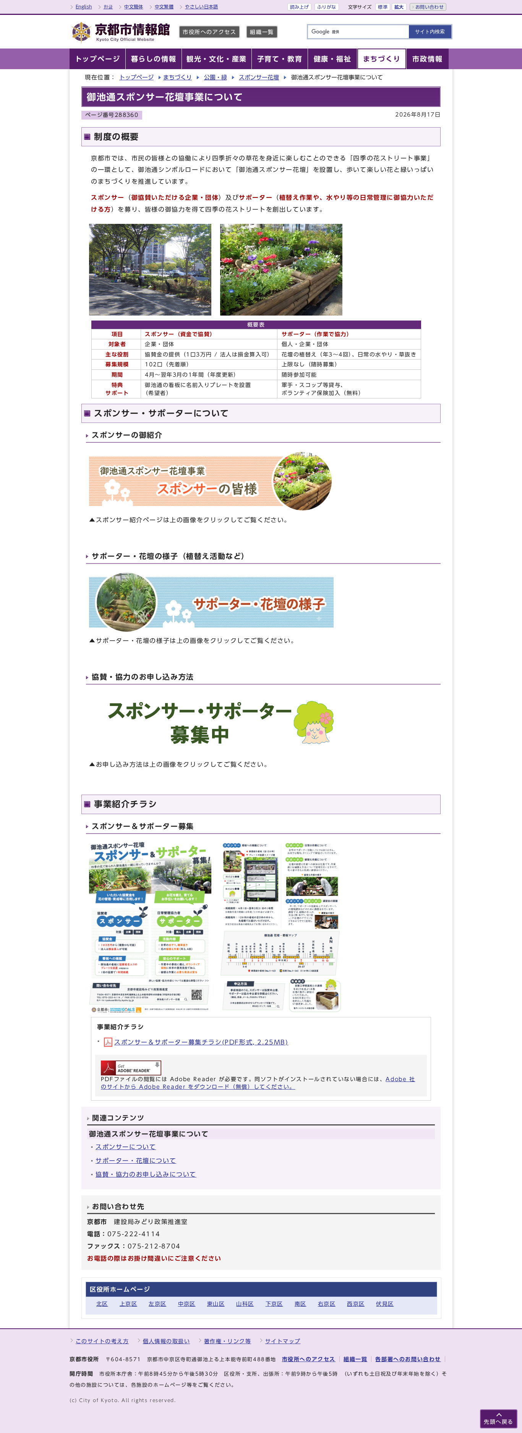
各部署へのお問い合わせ (408, 1359)
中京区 (187, 1304)
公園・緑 (215, 77)
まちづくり (177, 77)
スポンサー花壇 (259, 77)
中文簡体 (133, 6)
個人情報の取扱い (166, 1341)
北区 (102, 1304)
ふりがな (326, 7)
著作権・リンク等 (227, 1341)
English (84, 6)
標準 (382, 7)
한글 (108, 6)
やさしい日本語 (201, 6)
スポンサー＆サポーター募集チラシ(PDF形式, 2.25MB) (201, 1042)
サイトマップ (283, 1341)
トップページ (136, 77)
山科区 (245, 1304)
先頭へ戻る (499, 1422)
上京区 (128, 1304)
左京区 (157, 1304)
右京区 (327, 1304)
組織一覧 (262, 32)
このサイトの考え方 (102, 1341)
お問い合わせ (429, 7)
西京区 (356, 1304)
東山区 (216, 1304)
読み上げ (299, 7)
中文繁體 (164, 6)
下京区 (274, 1304)
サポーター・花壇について (136, 1161)
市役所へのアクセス (209, 32)
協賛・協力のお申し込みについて (146, 1174)
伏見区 (385, 1304)
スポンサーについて (126, 1147)
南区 (300, 1304)
